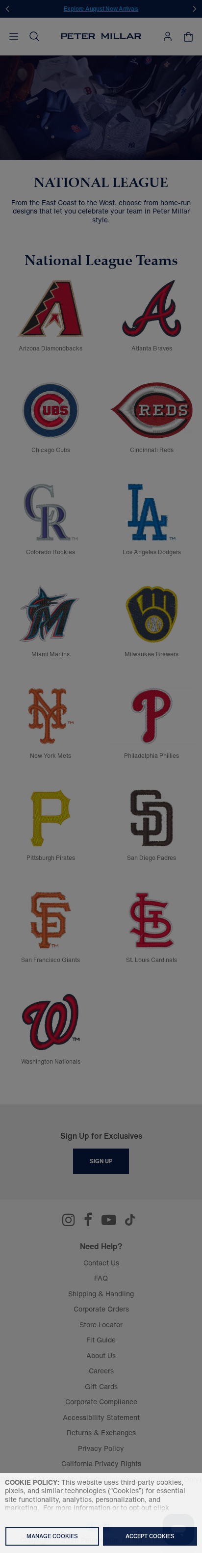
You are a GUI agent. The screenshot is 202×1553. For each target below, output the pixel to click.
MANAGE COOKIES (52, 1536)
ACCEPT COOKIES (150, 1536)
